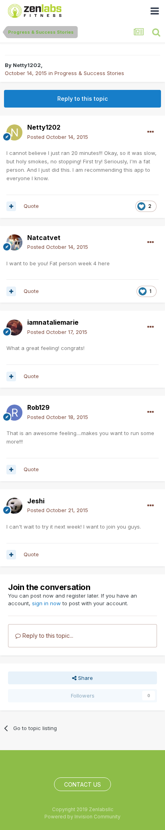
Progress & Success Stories (89, 73)
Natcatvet (43, 238)
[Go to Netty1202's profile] (14, 132)
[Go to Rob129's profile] (14, 413)
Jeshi (35, 501)
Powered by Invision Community (82, 817)
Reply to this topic (82, 98)
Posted (57, 137)
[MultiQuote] (11, 206)
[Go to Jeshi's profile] (14, 506)
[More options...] (151, 132)
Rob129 (38, 407)
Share (84, 678)
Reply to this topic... (47, 635)
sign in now (46, 603)
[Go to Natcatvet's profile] (14, 242)
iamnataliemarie (52, 322)
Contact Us (82, 784)
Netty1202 (27, 65)
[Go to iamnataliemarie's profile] (14, 327)
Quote (31, 206)
